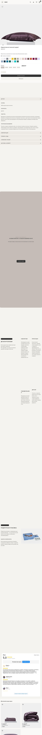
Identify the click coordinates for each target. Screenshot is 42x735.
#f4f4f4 (2, 59)
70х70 (18, 67)
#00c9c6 (15, 61)
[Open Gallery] (2, 6)
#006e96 (7, 61)
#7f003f (33, 59)
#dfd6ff (39, 59)
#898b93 (7, 59)
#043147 (5, 61)
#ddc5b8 (23, 59)
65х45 (14, 67)
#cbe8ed (12, 61)
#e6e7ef (5, 59)
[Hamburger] (2, 2)
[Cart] (39, 2)
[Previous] (3, 45)
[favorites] (2, 704)
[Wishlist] (33, 2)
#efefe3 (10, 59)
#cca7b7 (26, 59)
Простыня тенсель (5, 725)
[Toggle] (40, 99)
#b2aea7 (18, 59)
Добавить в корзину (21, 75)
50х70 (2, 67)
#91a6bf (2, 61)
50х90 (6, 67)
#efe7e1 (20, 59)
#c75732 (31, 59)
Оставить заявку (21, 261)
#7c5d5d (28, 59)
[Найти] (30, 2)
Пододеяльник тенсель (26, 725)
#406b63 (18, 61)
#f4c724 (12, 59)
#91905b (15, 59)
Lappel (4, 724)
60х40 (10, 67)
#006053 (10, 61)
